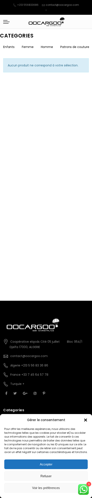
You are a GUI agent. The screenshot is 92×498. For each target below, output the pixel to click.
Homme (47, 47)
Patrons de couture (74, 47)
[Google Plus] (25, 393)
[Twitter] (15, 393)
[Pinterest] (44, 393)
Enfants (9, 47)
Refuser (46, 476)
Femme (28, 47)
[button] (85, 420)
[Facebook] (6, 393)
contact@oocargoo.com (62, 5)
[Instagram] (36, 393)
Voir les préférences (46, 488)
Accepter (46, 464)
